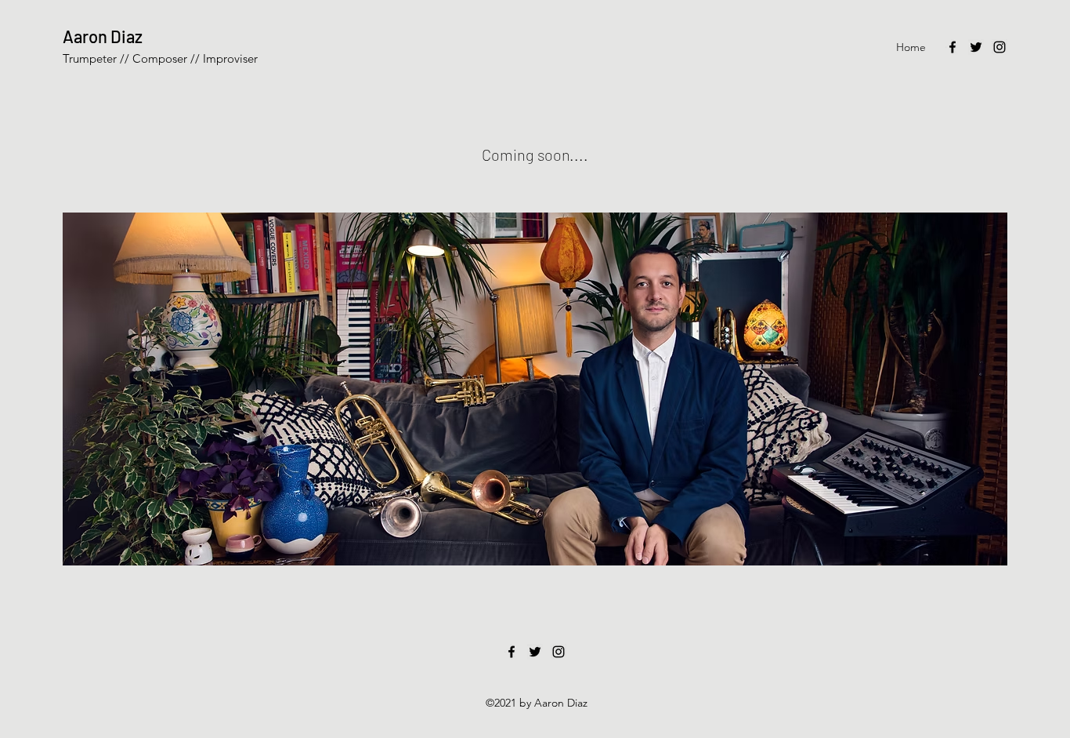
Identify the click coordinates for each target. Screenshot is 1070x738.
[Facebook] (952, 47)
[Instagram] (999, 47)
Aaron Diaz (103, 36)
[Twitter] (976, 47)
